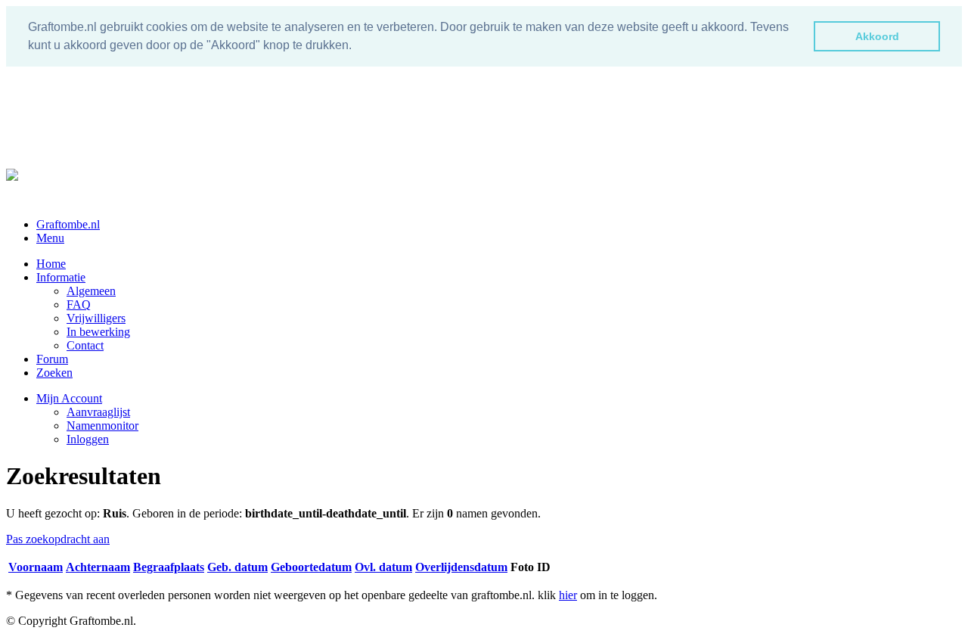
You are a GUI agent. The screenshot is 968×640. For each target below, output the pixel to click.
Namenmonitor (102, 425)
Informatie (60, 277)
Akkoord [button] (877, 36)
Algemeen (91, 290)
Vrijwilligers (96, 318)
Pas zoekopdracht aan (58, 539)
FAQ (79, 304)
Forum (52, 359)
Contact (85, 345)
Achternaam (98, 567)
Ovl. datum (383, 567)
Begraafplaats (168, 567)
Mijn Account (69, 398)
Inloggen (88, 439)
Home (51, 263)
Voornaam (35, 567)
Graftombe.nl (68, 224)
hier (568, 595)
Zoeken (54, 372)
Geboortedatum (311, 567)
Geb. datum (237, 567)
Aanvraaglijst (98, 411)
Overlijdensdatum (461, 567)
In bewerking (98, 331)
